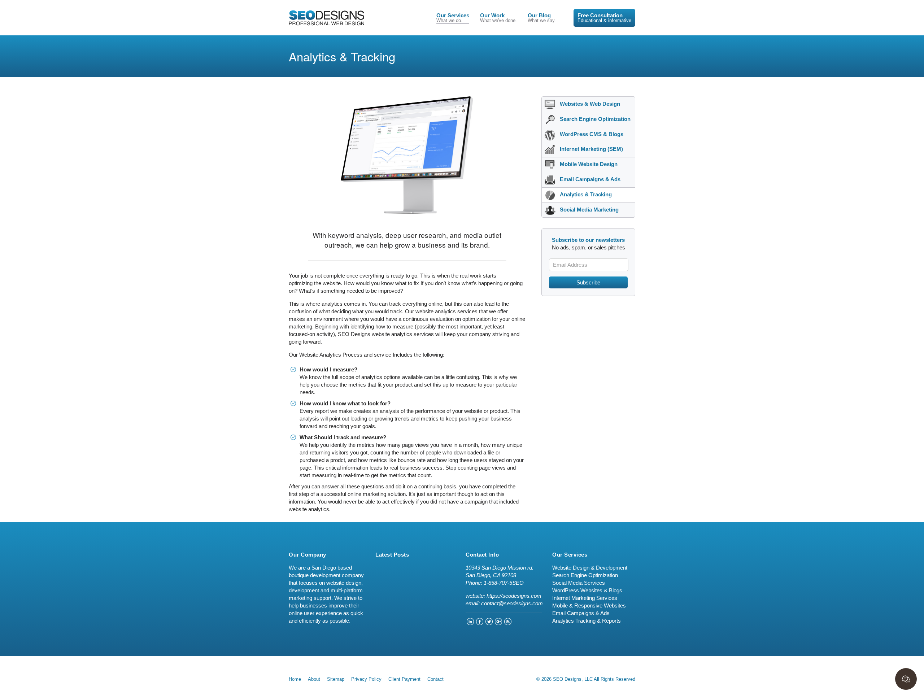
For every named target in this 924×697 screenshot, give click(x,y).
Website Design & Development (589, 568)
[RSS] (507, 623)
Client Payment (404, 679)
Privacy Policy (366, 679)
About (314, 679)
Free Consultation (604, 18)
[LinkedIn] (470, 623)
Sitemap (335, 679)
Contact (435, 679)
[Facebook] (479, 623)
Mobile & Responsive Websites (589, 605)
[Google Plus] (498, 623)
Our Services (452, 18)
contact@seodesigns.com (512, 603)
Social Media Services (578, 583)
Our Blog (542, 18)
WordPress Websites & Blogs (587, 590)
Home (295, 679)
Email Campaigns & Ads (581, 613)
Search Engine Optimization (585, 575)
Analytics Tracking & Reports (586, 621)
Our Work (498, 18)
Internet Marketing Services (584, 598)
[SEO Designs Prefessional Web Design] (326, 17)
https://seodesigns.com (514, 596)
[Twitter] (489, 623)
